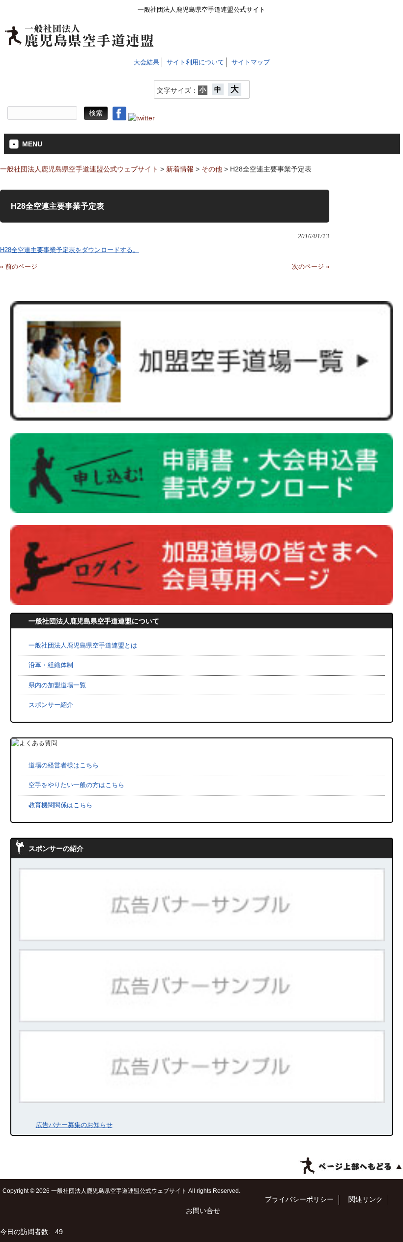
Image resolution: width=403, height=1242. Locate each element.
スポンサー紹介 (51, 704)
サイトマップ (250, 62)
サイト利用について (195, 62)
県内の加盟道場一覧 (57, 685)
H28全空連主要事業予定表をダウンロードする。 (69, 250)
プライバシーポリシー (299, 1199)
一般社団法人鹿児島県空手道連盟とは (83, 645)
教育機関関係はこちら (60, 805)
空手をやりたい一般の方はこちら (76, 785)
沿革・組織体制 (51, 665)
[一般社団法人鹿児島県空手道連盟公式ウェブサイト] (79, 43)
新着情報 (180, 169)
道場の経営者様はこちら (64, 765)
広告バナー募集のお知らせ (74, 1125)
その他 (212, 169)
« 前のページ (18, 266)
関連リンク (365, 1199)
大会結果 (146, 62)
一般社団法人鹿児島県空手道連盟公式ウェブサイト (79, 169)
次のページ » (310, 266)
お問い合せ (203, 1210)
